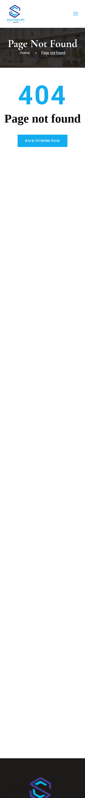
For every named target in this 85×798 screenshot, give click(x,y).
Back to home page (42, 140)
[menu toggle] (75, 13)
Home (25, 53)
